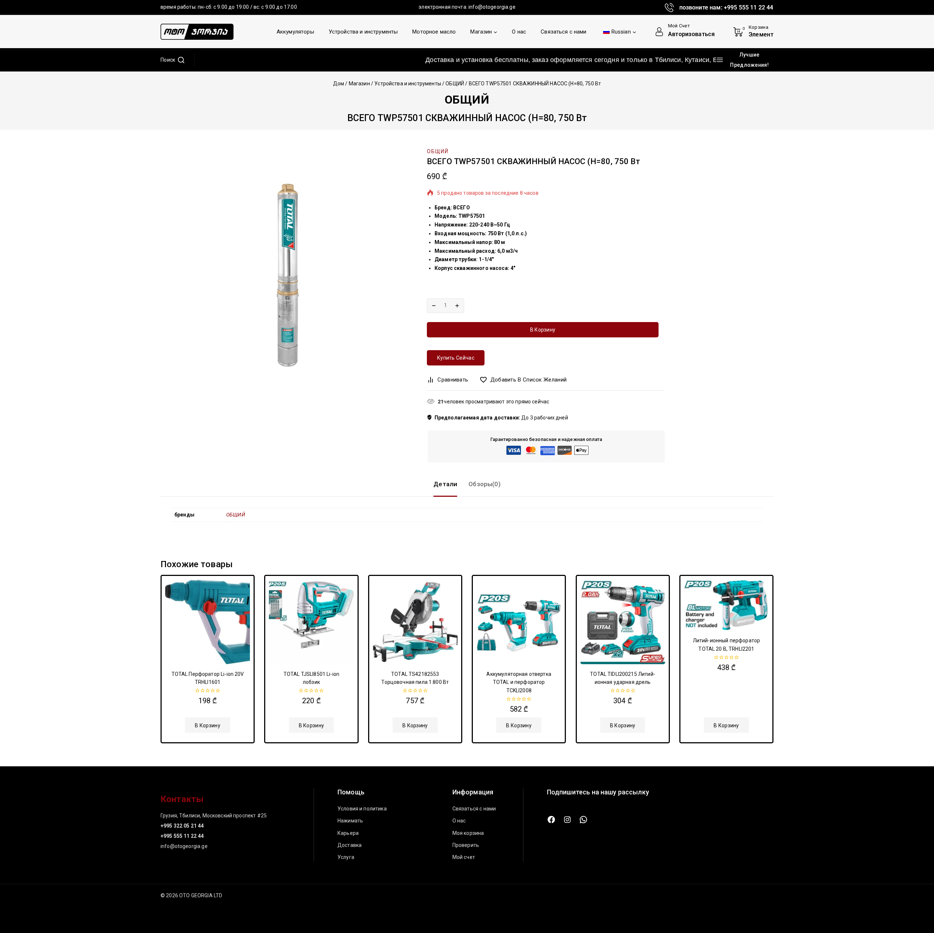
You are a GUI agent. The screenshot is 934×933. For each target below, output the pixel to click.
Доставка (349, 845)
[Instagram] (567, 819)
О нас (519, 31)
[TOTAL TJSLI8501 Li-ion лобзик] (311, 622)
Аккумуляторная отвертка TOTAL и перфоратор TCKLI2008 (518, 682)
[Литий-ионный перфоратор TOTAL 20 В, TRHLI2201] (726, 605)
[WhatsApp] (583, 819)
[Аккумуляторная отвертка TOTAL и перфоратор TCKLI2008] (518, 622)
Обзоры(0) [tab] (484, 484)
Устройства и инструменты (363, 31)
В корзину (543, 330)
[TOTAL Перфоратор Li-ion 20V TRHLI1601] (207, 622)
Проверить (465, 845)
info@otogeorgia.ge (492, 7)
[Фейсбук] (551, 819)
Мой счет (463, 857)
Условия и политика (362, 809)
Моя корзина (468, 833)
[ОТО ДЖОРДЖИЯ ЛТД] (197, 32)
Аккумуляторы (295, 31)
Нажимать (350, 821)
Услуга (345, 857)
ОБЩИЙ (467, 100)
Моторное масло (434, 31)
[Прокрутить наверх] (916, 893)
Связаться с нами (563, 31)
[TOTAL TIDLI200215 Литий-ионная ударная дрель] (622, 622)
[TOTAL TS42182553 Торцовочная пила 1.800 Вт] (415, 622)
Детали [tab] (445, 484)
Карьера (348, 833)
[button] (207, 725)
